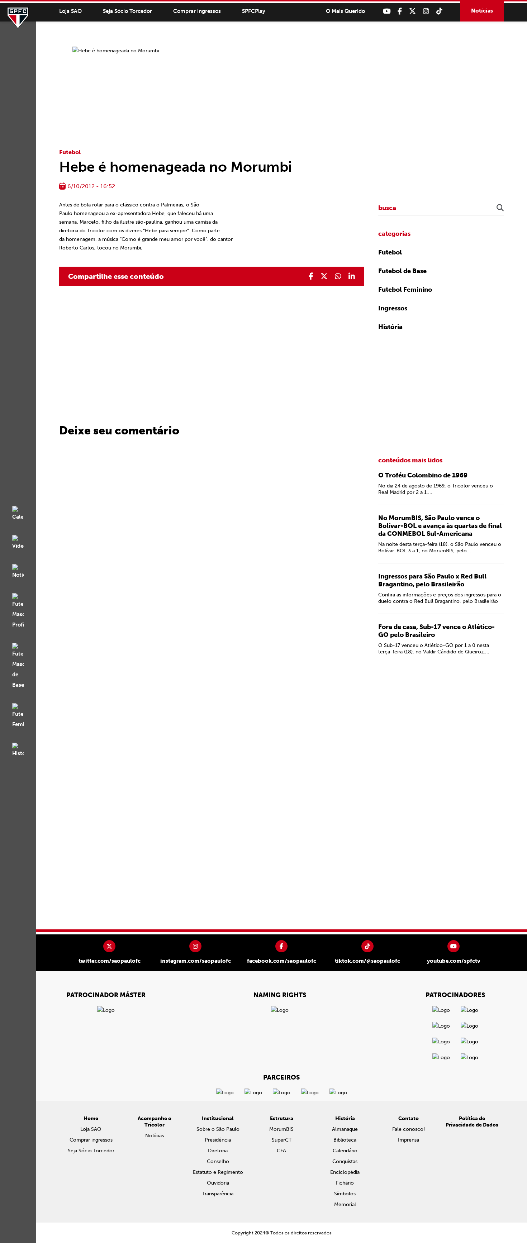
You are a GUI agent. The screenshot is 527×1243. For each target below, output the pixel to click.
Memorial (345, 1204)
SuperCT (281, 1140)
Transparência (217, 1194)
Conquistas (344, 1161)
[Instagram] (426, 11)
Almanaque (345, 1129)
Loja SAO (70, 11)
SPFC (18, 18)
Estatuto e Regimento (218, 1172)
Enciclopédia (345, 1172)
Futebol (70, 152)
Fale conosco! (408, 1129)
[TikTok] (439, 11)
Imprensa (408, 1140)
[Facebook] (400, 11)
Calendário (345, 1151)
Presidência (218, 1140)
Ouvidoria (218, 1183)
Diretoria (218, 1151)
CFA (281, 1151)
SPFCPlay (253, 11)
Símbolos (345, 1194)
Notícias (482, 11)
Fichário (345, 1183)
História (390, 327)
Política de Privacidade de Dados (472, 1121)
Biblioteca (344, 1140)
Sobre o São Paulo (217, 1129)
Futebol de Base (402, 271)
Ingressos (392, 308)
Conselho (218, 1161)
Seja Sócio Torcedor (127, 11)
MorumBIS (281, 1129)
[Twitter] (412, 11)
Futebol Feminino (405, 290)
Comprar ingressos (197, 11)
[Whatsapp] (338, 276)
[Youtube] (386, 11)
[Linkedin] (351, 276)
